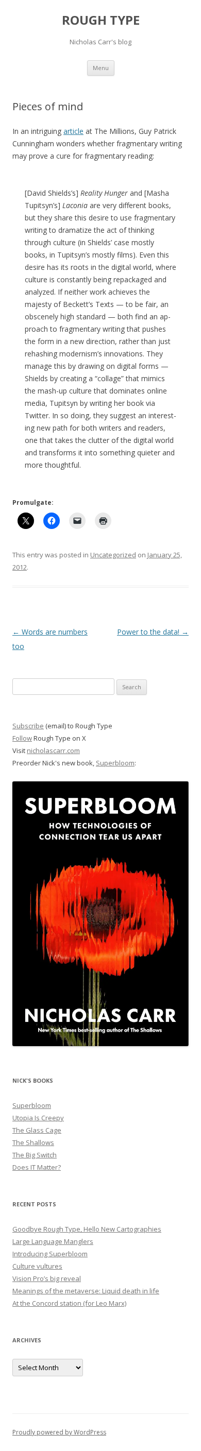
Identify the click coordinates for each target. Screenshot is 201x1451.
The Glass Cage (36, 1130)
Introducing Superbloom (50, 1253)
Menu (101, 68)
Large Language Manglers (52, 1241)
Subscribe (28, 725)
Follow (22, 738)
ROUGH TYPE (101, 20)
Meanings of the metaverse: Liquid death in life (85, 1290)
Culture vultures (37, 1266)
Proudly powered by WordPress (59, 1432)
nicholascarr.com (53, 750)
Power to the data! (153, 632)
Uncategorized (113, 554)
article (73, 131)
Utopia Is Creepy (38, 1117)
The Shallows (33, 1142)
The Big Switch (34, 1154)
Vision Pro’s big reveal (46, 1278)
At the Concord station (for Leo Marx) (69, 1303)
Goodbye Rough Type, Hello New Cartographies (86, 1229)
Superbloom (115, 762)
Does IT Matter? (36, 1167)
